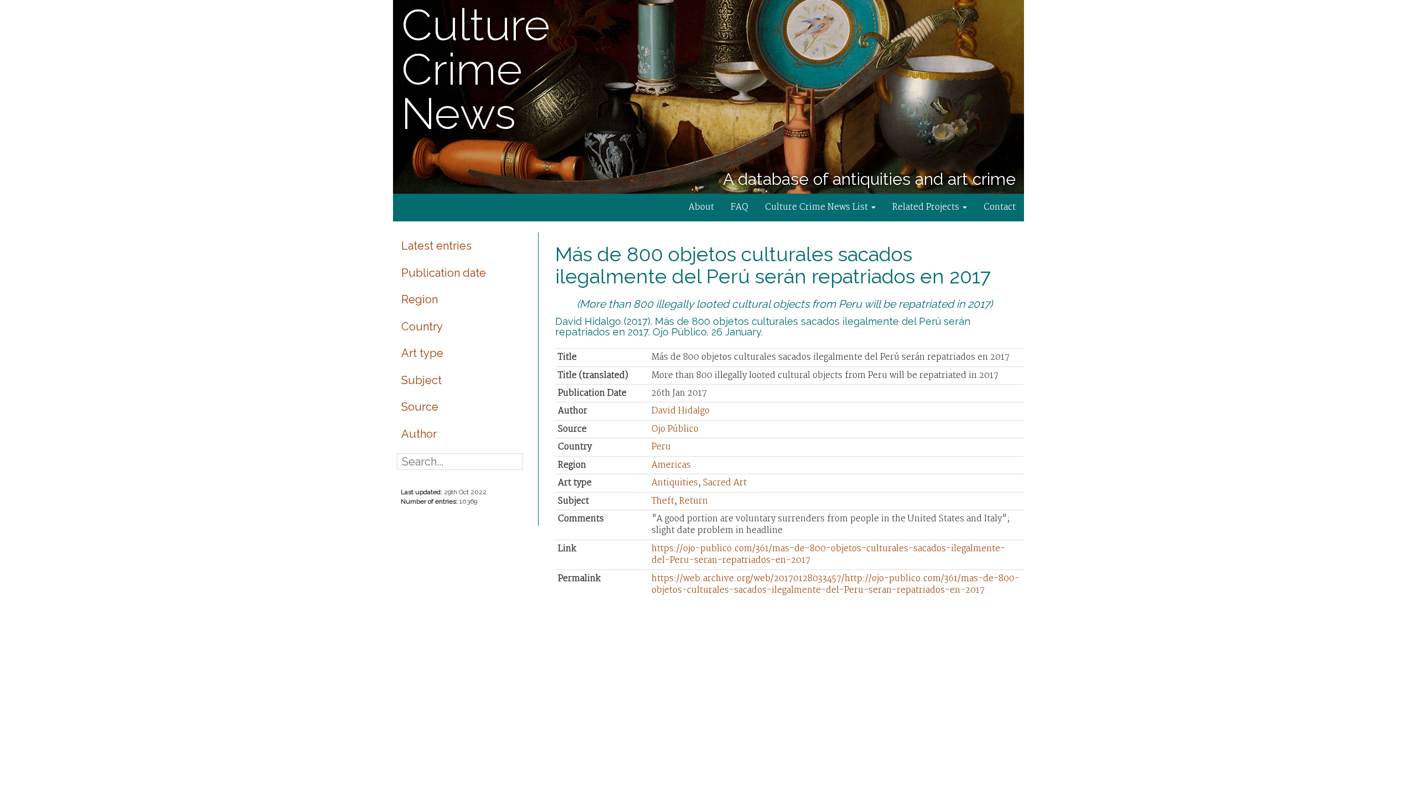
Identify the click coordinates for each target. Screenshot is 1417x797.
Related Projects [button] (926, 207)
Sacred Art (725, 483)
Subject (421, 380)
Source (419, 406)
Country (422, 326)
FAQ (739, 207)
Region (419, 299)
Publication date (443, 273)
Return (693, 501)
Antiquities (674, 483)
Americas (671, 465)
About (701, 207)
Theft (662, 501)
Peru (661, 447)
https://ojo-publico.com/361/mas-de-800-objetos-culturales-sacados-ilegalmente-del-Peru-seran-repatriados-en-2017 (828, 554)
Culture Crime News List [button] (817, 207)
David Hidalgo (680, 411)
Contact (1000, 207)
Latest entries (436, 245)
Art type (422, 353)
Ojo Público (675, 429)
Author (419, 434)
